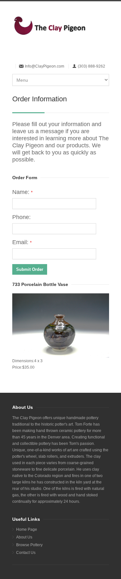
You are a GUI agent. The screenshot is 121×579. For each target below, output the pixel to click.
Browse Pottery (29, 545)
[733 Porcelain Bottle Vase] (60, 325)
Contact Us (25, 552)
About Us (24, 537)
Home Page (26, 529)
